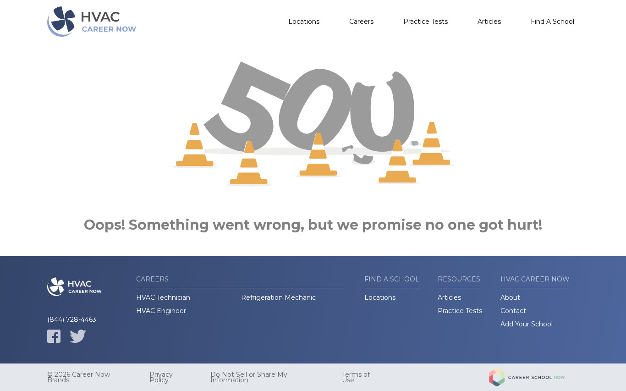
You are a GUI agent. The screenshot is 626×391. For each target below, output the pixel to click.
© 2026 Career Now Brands (78, 377)
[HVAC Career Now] (93, 21)
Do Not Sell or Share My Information (248, 377)
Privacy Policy (161, 377)
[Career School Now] (534, 377)
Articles (489, 21)
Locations (303, 21)
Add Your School (526, 324)
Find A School (552, 21)
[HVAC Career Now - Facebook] (53, 336)
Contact (513, 311)
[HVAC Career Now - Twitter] (78, 336)
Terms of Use (356, 377)
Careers (361, 21)
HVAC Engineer (161, 311)
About (510, 297)
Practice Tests (425, 21)
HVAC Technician (163, 297)
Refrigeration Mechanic (278, 297)
